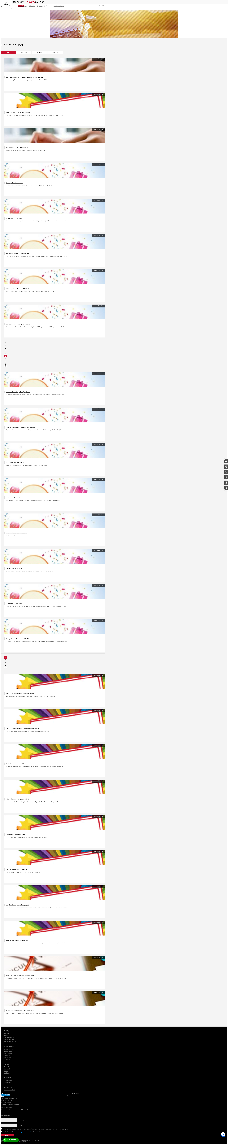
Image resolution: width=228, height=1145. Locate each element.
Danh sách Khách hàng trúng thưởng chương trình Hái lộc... (24, 77)
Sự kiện (39, 52)
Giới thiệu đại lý (22, 6)
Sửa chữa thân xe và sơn (10, 1041)
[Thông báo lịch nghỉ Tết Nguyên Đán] (54, 128)
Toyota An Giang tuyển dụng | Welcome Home (20, 975)
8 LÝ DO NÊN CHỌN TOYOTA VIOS (16, 533)
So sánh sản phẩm (8, 1049)
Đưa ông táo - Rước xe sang (14, 183)
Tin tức (8, 52)
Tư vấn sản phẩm (8, 1080)
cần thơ (35, 2)
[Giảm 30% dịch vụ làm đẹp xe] (54, 443)
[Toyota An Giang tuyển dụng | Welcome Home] (54, 956)
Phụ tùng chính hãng (9, 1037)
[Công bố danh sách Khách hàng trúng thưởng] (54, 674)
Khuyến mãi (24, 52)
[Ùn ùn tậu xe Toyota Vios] (54, 478)
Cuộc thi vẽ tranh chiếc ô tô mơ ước (17, 869)
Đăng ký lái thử (8, 1055)
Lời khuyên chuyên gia (9, 1089)
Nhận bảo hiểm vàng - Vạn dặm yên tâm (18, 392)
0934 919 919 (20, 2)
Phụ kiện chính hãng (9, 1039)
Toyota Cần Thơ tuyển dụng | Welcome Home (20, 1010)
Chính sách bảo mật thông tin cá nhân (30, 1140)
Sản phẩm (32, 6)
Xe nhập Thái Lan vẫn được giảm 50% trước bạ (20, 427)
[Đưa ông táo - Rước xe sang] (54, 164)
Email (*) (21, 1125)
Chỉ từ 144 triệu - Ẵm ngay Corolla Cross (18, 324)
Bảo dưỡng (7, 1035)
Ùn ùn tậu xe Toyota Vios (13, 497)
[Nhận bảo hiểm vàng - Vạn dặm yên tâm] (54, 373)
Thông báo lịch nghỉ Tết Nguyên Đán (17, 147)
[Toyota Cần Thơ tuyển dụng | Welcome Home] (54, 992)
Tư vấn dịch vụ (7, 1082)
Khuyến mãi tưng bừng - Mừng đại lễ (17, 905)
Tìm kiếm (101, 6)
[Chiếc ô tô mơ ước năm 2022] (54, 745)
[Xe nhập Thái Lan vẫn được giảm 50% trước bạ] (54, 408)
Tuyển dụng (55, 52)
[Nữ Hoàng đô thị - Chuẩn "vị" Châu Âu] (54, 270)
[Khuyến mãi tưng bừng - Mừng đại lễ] (54, 886)
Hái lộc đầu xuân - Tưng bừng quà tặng (18, 112)
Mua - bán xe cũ (70, 1095)
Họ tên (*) (21, 1120)
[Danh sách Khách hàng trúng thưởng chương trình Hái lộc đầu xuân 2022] (54, 58)
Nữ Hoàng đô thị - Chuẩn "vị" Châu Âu (18, 288)
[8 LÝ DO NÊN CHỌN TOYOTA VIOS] (54, 514)
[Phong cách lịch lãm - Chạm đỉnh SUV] (54, 234)
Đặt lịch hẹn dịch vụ (9, 1057)
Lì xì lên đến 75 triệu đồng (14, 218)
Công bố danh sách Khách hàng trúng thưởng (20, 693)
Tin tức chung (7, 1066)
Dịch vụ (41, 6)
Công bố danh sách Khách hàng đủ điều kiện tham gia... (23, 728)
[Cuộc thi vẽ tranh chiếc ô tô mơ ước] (54, 850)
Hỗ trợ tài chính (8, 1053)
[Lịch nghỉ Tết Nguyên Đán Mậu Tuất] (54, 921)
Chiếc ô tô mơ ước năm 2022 (15, 763)
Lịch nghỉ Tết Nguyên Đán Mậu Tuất (17, 940)
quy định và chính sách (26, 1132)
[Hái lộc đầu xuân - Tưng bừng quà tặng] (54, 93)
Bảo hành (6, 1033)
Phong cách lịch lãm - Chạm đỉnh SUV (17, 253)
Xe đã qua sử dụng (59, 6)
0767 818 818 (12, 2)
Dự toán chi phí (8, 1051)
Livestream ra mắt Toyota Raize (15, 834)
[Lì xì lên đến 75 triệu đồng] (54, 199)
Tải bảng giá (7, 1059)
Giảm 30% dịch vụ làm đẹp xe (15, 462)
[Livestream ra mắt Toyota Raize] (54, 815)
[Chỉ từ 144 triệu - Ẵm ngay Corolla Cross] (54, 305)
